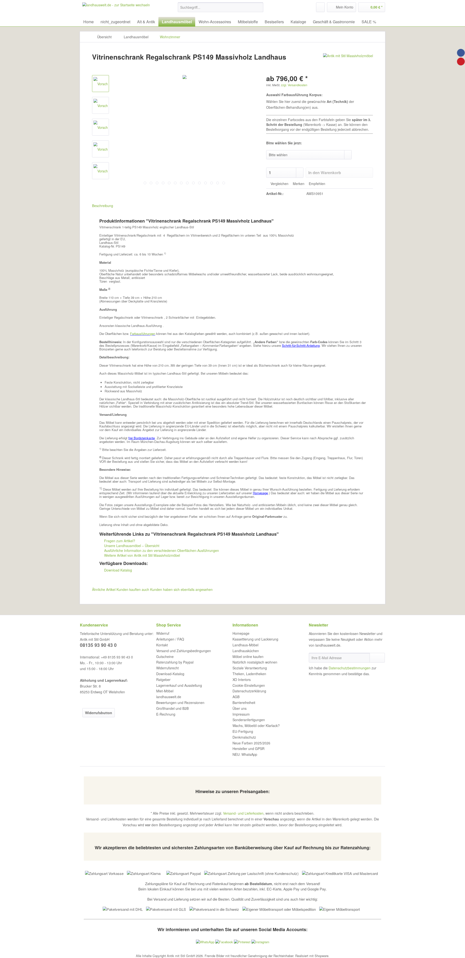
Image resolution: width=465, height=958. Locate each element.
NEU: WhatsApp (244, 754)
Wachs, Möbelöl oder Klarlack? (256, 725)
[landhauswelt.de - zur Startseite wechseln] (116, 8)
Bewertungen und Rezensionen (180, 702)
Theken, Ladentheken (249, 673)
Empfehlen (316, 183)
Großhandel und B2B (172, 708)
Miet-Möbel (164, 690)
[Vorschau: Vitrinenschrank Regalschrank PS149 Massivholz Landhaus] (100, 83)
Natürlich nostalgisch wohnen (254, 662)
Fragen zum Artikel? (119, 540)
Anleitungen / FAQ (170, 639)
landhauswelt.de (168, 696)
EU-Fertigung (242, 731)
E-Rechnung (165, 714)
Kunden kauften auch (132, 589)
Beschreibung (102, 205)
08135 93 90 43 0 (98, 645)
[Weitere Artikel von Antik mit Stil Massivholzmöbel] (348, 61)
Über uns (239, 708)
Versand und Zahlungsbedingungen (183, 650)
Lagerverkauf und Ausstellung (179, 685)
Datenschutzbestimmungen (350, 667)
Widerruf (162, 633)
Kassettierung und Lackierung (255, 639)
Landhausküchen (245, 650)
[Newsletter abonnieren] (377, 658)
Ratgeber (163, 679)
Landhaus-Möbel (245, 644)
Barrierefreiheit (243, 702)
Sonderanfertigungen (248, 719)
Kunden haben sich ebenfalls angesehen (181, 589)
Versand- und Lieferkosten (243, 813)
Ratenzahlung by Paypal (175, 662)
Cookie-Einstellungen (248, 685)
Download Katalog (117, 570)
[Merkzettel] (320, 7)
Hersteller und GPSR (248, 748)
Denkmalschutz (244, 737)
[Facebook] (461, 53)
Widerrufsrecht (167, 667)
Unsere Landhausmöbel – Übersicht (131, 545)
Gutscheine (165, 656)
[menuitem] (220, 9)
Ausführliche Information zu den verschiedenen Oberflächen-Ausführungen (161, 550)
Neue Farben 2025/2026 (251, 743)
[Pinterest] (461, 61)
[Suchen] (258, 7)
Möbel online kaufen (248, 656)
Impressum (241, 714)
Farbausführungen (142, 333)
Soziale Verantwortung (249, 667)
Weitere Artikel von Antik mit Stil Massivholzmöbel (141, 555)
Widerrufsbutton (98, 712)
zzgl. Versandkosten (294, 85)
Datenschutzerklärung (249, 690)
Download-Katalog (170, 673)
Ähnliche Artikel (104, 589)
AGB (236, 696)
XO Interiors (241, 679)
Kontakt (162, 644)
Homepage (240, 633)
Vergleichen (279, 183)
